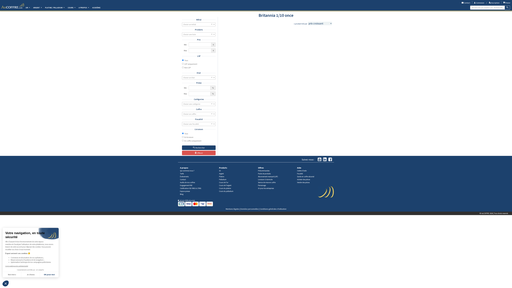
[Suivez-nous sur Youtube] (319, 159)
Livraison (199, 129)
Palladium (222, 179)
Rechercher (200, 148)
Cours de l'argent (225, 185)
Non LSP (187, 67)
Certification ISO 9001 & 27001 (190, 188)
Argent (36, 7)
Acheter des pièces (303, 179)
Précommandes (263, 171)
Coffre (199, 109)
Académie (96, 7)
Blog (181, 194)
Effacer (200, 153)
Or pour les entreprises (266, 188)
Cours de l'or (223, 182)
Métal (198, 19)
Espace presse (185, 191)
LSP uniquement (190, 64)
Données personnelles (250, 209)
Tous (186, 60)
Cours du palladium (226, 191)
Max (185, 50)
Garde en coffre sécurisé (305, 176)
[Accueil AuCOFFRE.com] (12, 6)
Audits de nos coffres (187, 182)
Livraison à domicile (265, 179)
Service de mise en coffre (267, 182)
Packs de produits (264, 174)
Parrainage (262, 185)
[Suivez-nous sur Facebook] (330, 159)
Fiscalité (199, 119)
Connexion (480, 3)
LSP (199, 56)
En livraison (188, 137)
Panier (507, 3)
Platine (221, 176)
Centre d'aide (302, 171)
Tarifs (182, 174)
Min (185, 44)
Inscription (495, 3)
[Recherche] (507, 8)
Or (27, 7)
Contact (466, 3)
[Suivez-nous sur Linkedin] (325, 159)
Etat (199, 73)
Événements (184, 176)
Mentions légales (232, 209)
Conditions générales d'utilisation (273, 209)
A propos (83, 7)
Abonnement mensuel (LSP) (268, 176)
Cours (71, 7)
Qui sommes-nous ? (187, 171)
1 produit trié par (300, 24)
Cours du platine (225, 188)
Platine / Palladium (54, 7)
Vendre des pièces (303, 182)
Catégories (199, 99)
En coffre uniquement (192, 141)
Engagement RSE (186, 185)
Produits (199, 29)
